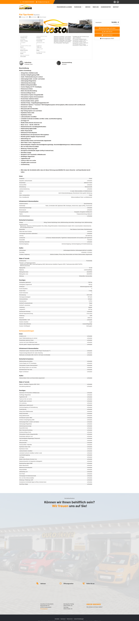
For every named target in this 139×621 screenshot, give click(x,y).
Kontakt (116, 7)
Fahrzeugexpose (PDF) (107, 38)
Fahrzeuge (77, 7)
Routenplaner (44, 609)
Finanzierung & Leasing (64, 7)
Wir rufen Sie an (108, 31)
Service (87, 7)
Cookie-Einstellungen (79, 618)
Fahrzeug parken (108, 35)
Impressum (63, 618)
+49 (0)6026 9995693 (28, 2)
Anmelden (57, 618)
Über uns (96, 7)
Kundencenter (106, 7)
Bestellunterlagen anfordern (107, 28)
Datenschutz (70, 618)
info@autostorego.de (43, 2)
